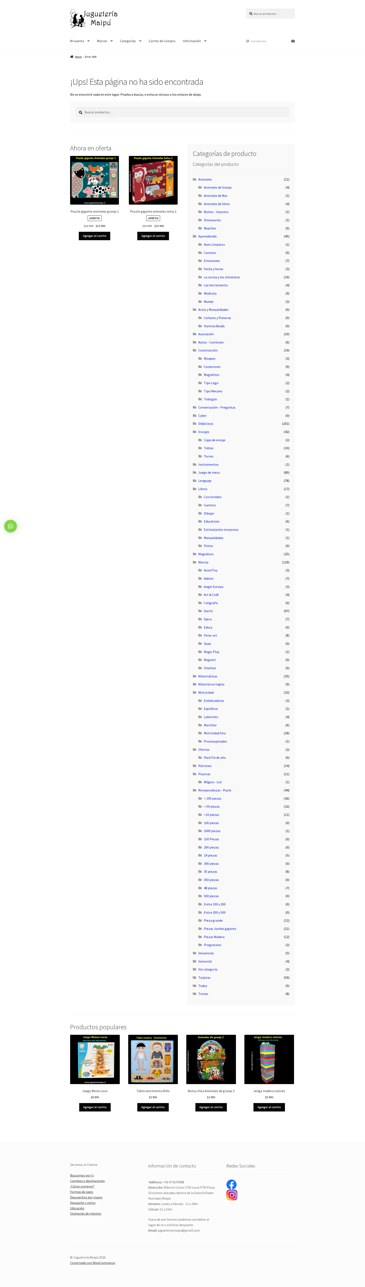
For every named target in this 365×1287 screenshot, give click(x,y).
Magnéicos (206, 554)
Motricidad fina (215, 733)
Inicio (78, 57)
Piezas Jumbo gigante (220, 928)
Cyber (202, 415)
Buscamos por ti (82, 1175)
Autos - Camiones (211, 342)
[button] (10, 526)
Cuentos (210, 505)
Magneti (210, 660)
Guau (207, 643)
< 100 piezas (212, 798)
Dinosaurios (212, 220)
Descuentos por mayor (86, 1197)
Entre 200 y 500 (215, 912)
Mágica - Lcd (212, 782)
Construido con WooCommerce (92, 1263)
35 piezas (210, 871)
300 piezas (211, 863)
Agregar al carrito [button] (94, 236)
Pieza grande (213, 920)
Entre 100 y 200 (215, 904)
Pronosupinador (215, 741)
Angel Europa (213, 587)
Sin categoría (207, 969)
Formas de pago (81, 1192)
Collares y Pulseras (217, 318)
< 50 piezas (212, 806)
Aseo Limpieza (214, 244)
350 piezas (211, 880)
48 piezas (210, 888)
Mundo (209, 301)
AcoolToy (210, 570)
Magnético (211, 375)
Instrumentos (208, 464)
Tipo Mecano (213, 391)
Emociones (212, 261)
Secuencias (206, 953)
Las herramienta (216, 285)
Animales (205, 179)
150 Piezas (211, 839)
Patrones (205, 766)
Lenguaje (204, 481)
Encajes (203, 432)
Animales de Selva (217, 204)
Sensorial (205, 961)
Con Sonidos (213, 497)
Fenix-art (210, 635)
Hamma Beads (214, 326)
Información (192, 41)
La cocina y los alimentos (222, 277)
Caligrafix (211, 603)
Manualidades (213, 538)
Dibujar (209, 513)
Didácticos (205, 423)
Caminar (210, 253)
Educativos (211, 521)
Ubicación (77, 1208)
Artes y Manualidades (213, 309)
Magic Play (211, 652)
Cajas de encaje (214, 440)
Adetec (209, 578)
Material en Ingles (211, 684)
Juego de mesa (209, 472)
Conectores (212, 367)
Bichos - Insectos (216, 212)
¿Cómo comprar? (82, 1186)
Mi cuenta (77, 41)
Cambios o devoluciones (87, 1181)
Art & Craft (211, 595)
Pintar (208, 546)
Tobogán (210, 399)
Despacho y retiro (82, 1203)
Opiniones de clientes (85, 1213)
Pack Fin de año (215, 757)
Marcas (102, 41)
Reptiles (210, 228)
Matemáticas (207, 676)
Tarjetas (204, 977)
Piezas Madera (214, 937)
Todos (202, 986)
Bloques (209, 358)
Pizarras (204, 774)
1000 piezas (212, 831)
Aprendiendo (207, 236)
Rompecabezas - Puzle (214, 790)
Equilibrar (211, 709)
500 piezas (211, 896)
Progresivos (212, 945)
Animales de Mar (215, 195)
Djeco (208, 619)
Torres (208, 456)
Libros (202, 489)
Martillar (210, 725)
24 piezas (210, 855)
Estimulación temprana (221, 529)
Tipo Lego (211, 383)
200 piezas (211, 847)
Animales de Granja (218, 187)
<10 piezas (211, 814)
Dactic (208, 611)
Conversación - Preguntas (217, 407)
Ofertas (204, 749)
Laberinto (211, 717)
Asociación (206, 334)
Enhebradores (214, 700)
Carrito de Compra (162, 41)
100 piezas (211, 823)
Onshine (210, 668)
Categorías (128, 41)
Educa (208, 627)
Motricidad (206, 692)
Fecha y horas (213, 269)
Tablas (209, 448)
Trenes (203, 994)
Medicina (210, 293)
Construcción (208, 350)
